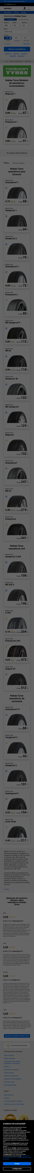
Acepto (17, 1163)
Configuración (17, 1168)
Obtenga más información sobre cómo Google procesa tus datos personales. (17, 1157)
